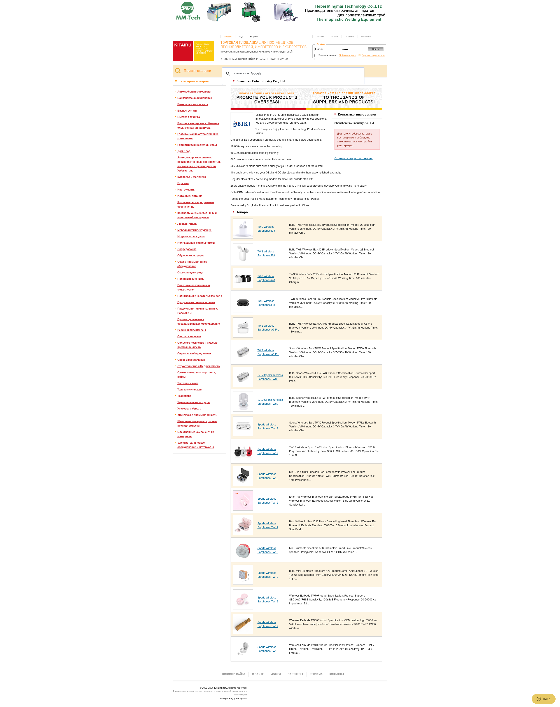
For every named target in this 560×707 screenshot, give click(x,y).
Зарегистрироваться (373, 55)
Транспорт (184, 396)
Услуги (334, 36)
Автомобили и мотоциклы (194, 91)
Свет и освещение (189, 336)
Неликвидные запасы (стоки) (196, 243)
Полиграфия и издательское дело (199, 296)
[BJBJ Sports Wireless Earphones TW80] (243, 385)
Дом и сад (184, 151)
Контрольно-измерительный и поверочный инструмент (197, 215)
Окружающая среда (190, 272)
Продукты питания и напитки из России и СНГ (197, 310)
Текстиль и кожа (187, 383)
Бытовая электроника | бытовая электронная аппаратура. (198, 125)
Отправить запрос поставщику (353, 158)
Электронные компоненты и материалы (195, 434)
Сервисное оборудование (194, 353)
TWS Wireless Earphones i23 (266, 228)
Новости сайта (233, 674)
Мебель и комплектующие (194, 230)
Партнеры (295, 674)
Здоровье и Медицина (191, 177)
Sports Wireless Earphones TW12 (267, 426)
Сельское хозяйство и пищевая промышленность (197, 345)
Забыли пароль (347, 55)
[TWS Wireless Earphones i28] (243, 262)
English (254, 36)
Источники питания (189, 196)
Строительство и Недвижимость (198, 366)
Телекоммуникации (189, 389)
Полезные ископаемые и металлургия (193, 287)
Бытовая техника (188, 117)
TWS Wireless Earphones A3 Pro (268, 327)
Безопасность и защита (192, 104)
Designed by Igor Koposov (233, 698)
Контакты (366, 36)
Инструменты (186, 189)
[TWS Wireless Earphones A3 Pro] (243, 336)
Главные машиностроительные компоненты (198, 136)
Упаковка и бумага (189, 408)
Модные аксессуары (191, 236)
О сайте (320, 36)
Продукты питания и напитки (196, 302)
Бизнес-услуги (187, 110)
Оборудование (186, 249)
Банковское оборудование (194, 98)
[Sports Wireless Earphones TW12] (243, 435)
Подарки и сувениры (190, 279)
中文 (241, 36)
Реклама (349, 36)
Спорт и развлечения (191, 360)
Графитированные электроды (197, 145)
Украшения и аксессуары (193, 402)
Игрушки (183, 183)
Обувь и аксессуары (190, 255)
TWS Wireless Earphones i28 (266, 253)
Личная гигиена (187, 224)
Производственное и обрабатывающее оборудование (198, 321)
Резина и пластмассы (191, 330)
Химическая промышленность (197, 415)
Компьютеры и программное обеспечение (195, 204)
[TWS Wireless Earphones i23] (243, 237)
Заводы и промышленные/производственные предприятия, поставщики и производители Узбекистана (198, 163)
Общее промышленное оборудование (192, 264)
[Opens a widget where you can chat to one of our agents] (544, 699)
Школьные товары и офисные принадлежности (197, 423)
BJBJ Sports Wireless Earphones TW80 (270, 377)
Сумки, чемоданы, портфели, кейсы (196, 374)
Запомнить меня (327, 55)
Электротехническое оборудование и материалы (195, 445)
